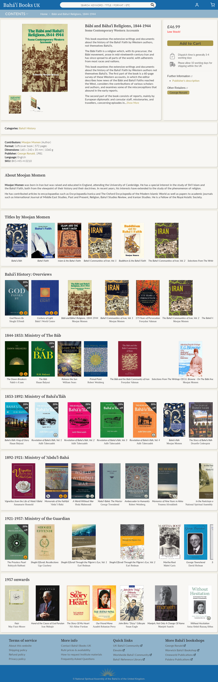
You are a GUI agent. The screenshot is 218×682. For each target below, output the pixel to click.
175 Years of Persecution (148, 318)
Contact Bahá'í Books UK (76, 645)
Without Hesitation (200, 623)
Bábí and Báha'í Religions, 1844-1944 (74, 14)
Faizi (17, 623)
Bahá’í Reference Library (128, 659)
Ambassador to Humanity (137, 501)
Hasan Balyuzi (43, 382)
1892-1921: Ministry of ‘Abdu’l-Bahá (37, 457)
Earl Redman (84, 565)
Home (44, 14)
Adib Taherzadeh (46, 443)
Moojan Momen (31, 142)
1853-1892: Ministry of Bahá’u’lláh (35, 396)
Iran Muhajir (48, 626)
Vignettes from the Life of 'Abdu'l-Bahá (23, 501)
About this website (20, 645)
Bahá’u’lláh (16, 260)
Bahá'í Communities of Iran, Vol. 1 (100, 260)
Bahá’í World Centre (45, 321)
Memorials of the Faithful (57, 501)
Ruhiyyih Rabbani (16, 565)
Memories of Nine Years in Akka (167, 501)
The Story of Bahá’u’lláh (200, 440)
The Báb (43, 379)
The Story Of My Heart (78, 623)
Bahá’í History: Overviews (28, 274)
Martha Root (169, 562)
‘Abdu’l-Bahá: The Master (110, 501)
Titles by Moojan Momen (27, 217)
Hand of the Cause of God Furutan (47, 623)
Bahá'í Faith (43, 260)
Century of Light (45, 318)
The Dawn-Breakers (17, 379)
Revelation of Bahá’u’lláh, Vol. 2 (79, 440)
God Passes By (17, 318)
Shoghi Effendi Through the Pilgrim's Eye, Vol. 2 (132, 562)
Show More (133, 102)
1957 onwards (17, 579)
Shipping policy (18, 650)
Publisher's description (185, 80)
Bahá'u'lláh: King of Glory (17, 440)
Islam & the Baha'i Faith (69, 260)
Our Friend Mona (104, 623)
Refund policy (17, 654)
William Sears (69, 382)
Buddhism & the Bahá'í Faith (132, 260)
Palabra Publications (177, 659)
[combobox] (108, 5)
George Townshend (110, 504)
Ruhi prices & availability (75, 650)
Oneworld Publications (179, 654)
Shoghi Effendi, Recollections (45, 562)
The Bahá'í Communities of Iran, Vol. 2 (166, 260)
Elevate (117, 650)
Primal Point (96, 379)
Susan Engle (132, 626)
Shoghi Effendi (16, 321)
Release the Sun (69, 379)
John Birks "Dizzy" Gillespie (132, 623)
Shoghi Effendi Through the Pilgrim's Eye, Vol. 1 (84, 562)
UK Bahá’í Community (126, 645)
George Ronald (178, 92)
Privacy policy (17, 659)
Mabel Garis (169, 565)
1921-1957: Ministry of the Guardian (37, 518)
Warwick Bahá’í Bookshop (181, 650)
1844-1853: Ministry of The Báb (33, 335)
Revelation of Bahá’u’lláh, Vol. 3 (112, 440)
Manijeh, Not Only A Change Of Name (166, 623)
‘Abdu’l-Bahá (56, 504)
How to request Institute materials (81, 654)
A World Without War (83, 501)
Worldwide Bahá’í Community (131, 654)
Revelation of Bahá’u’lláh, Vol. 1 (47, 440)
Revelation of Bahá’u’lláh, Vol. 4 (145, 440)
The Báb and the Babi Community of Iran (129, 379)
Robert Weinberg (96, 382)
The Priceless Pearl (16, 562)
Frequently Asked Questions (78, 659)
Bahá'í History (27, 128)
